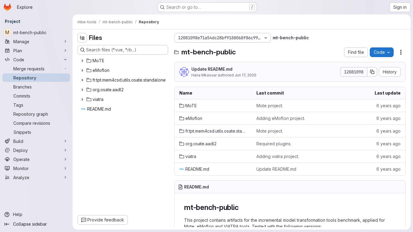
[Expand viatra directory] (82, 99)
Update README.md (212, 69)
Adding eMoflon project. (280, 118)
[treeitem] (123, 61)
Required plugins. (273, 143)
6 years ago (388, 105)
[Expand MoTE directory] (82, 60)
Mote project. (269, 105)
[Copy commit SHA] (372, 72)
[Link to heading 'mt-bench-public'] (242, 207)
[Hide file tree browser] (82, 38)
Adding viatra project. (277, 156)
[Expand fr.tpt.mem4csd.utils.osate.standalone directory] (82, 80)
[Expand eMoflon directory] (82, 70)
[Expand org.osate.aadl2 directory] (82, 89)
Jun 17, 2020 (245, 75)
